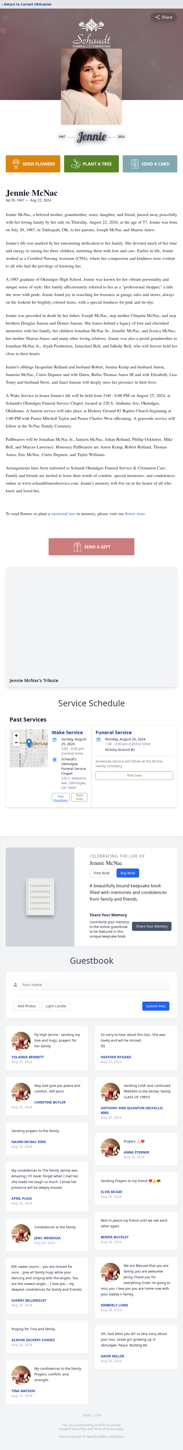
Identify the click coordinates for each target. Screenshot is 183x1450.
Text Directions (60, 798)
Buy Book (128, 873)
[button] (29, 743)
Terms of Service (104, 1429)
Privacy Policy (78, 1429)
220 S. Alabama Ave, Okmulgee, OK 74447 (73, 783)
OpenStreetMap (96, 1437)
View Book (102, 873)
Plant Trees (79, 797)
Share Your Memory (152, 926)
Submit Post (155, 1006)
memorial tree (63, 513)
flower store (135, 513)
